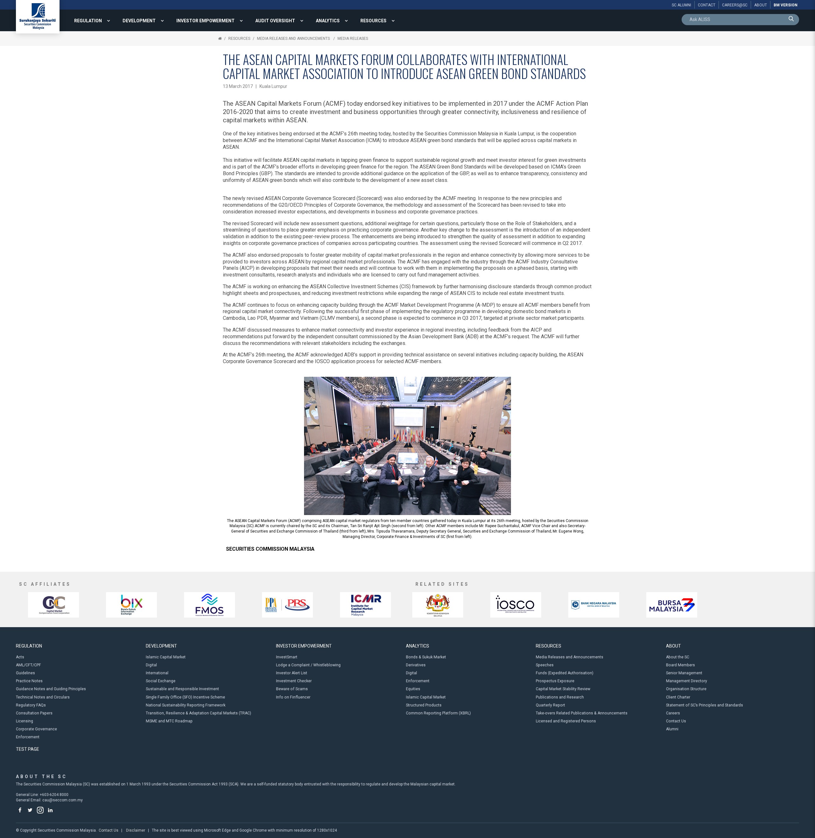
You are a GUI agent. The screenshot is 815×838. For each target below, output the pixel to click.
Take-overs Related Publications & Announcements (581, 713)
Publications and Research (560, 697)
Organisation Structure (686, 689)
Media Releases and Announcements (294, 38)
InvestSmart (286, 657)
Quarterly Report (550, 705)
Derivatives (416, 665)
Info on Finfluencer (293, 697)
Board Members (680, 665)
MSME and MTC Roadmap (169, 721)
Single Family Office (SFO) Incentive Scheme (185, 697)
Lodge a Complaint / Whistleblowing (308, 665)
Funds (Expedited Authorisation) (564, 673)
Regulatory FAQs (31, 705)
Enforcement (27, 737)
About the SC (677, 657)
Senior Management (684, 673)
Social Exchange (160, 681)
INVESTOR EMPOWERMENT (205, 20)
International (157, 673)
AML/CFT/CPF (28, 665)
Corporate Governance (36, 729)
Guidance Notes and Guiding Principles (51, 689)
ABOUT (673, 645)
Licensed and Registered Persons (566, 721)
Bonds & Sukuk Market (426, 657)
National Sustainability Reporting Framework (185, 705)
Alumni (672, 729)
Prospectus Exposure (555, 681)
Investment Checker (294, 681)
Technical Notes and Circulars (43, 697)
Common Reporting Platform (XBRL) (438, 713)
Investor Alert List (291, 673)
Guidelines (25, 673)
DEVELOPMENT (139, 20)
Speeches (545, 665)
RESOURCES (373, 20)
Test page (27, 749)
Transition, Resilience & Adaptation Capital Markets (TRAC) (198, 713)
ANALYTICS (328, 20)
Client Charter (678, 697)
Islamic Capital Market (166, 657)
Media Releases (352, 38)
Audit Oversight (275, 20)
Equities (413, 689)
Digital (151, 665)
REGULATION (88, 20)
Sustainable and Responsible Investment (182, 689)
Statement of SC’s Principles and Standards (704, 705)
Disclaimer (135, 830)
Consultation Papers (34, 713)
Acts (20, 657)
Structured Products (424, 705)
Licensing (24, 721)
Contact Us (676, 721)
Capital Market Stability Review (563, 689)
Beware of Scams (292, 689)
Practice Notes (29, 681)
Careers (673, 713)
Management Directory (686, 681)
